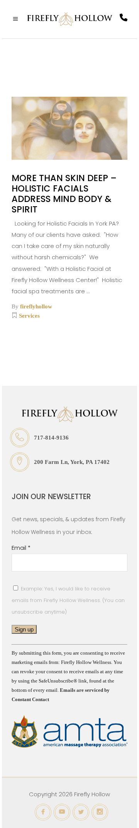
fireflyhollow (36, 306)
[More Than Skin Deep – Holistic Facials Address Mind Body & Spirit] (69, 128)
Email (21, 548)
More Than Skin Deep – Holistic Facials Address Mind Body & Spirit (64, 194)
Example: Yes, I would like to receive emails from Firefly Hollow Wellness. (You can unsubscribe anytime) (68, 600)
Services (29, 316)
